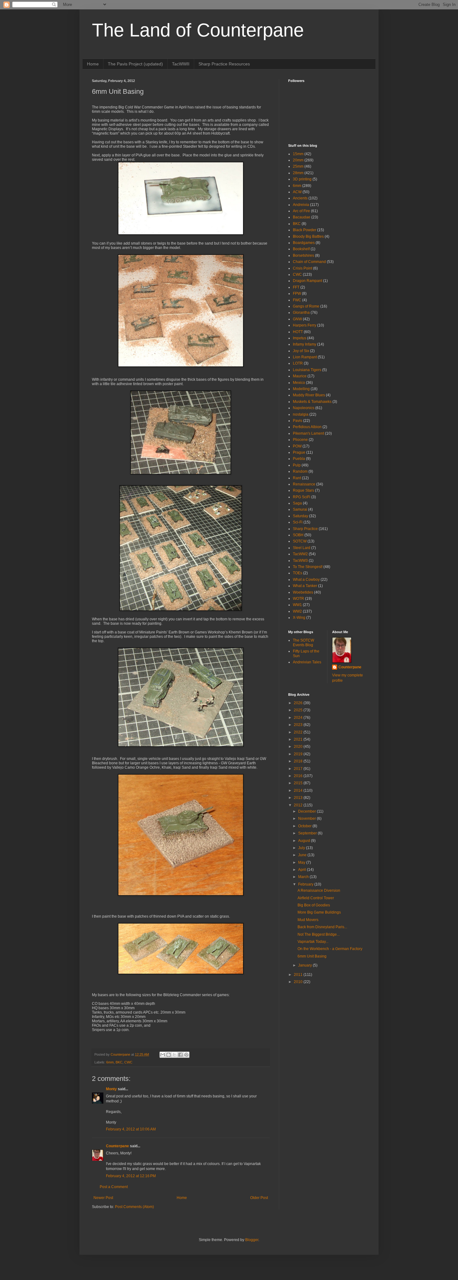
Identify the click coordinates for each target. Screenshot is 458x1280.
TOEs (297, 573)
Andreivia (301, 205)
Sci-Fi (298, 522)
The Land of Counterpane (198, 30)
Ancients (300, 198)
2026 (298, 703)
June (303, 855)
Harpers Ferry (304, 325)
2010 (298, 982)
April (302, 869)
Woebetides (303, 592)
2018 (298, 761)
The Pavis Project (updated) (135, 63)
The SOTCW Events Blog (303, 642)
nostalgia (300, 414)
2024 (298, 717)
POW (297, 446)
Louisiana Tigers (307, 370)
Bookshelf (301, 249)
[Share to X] (174, 1055)
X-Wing (299, 617)
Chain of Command (309, 262)
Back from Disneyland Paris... (322, 927)
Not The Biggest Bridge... (319, 934)
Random (300, 471)
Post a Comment (114, 1187)
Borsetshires (303, 255)
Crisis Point (302, 268)
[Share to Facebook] (180, 1055)
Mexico (299, 382)
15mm (298, 154)
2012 (298, 805)
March (304, 877)
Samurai (300, 509)
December (307, 811)
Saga (297, 503)
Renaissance (304, 484)
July (302, 848)
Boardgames (304, 243)
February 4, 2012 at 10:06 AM (131, 1129)
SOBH (298, 535)
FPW (297, 293)
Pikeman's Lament (308, 433)
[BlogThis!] (168, 1055)
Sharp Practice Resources (224, 63)
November (307, 818)
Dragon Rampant (307, 281)
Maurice (300, 376)
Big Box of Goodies (314, 905)
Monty (111, 1089)
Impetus (299, 338)
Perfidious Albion (307, 427)
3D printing (302, 179)
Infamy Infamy (304, 344)
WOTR (298, 598)
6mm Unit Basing (312, 956)
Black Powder (304, 230)
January (305, 965)
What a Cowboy (306, 579)
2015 (298, 783)
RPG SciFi (301, 497)
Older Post (259, 1198)
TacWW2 (300, 554)
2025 (298, 710)
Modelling (301, 389)
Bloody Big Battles (308, 236)
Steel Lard (301, 548)
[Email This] (163, 1055)
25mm (298, 166)
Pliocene (300, 439)
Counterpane (117, 1146)
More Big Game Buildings (319, 912)
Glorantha (301, 312)
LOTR (298, 363)
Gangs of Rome (306, 306)
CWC (128, 1062)
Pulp (297, 465)
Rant (297, 478)
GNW (297, 319)
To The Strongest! (307, 567)
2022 (298, 732)
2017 (298, 769)
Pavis (297, 420)
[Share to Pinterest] (186, 1055)
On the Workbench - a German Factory (330, 949)
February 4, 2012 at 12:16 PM (131, 1176)
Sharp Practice (305, 529)
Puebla (299, 458)
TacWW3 (300, 560)
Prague (299, 452)
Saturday (300, 516)
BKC (119, 1062)
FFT (296, 287)
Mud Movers (308, 920)
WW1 (297, 605)
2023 (298, 725)
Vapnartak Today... (313, 941)
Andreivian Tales (307, 662)
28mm (298, 173)
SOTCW (300, 541)
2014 (298, 790)
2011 (298, 974)
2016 (298, 776)
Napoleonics (303, 408)
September (308, 833)
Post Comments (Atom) (134, 1207)
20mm (298, 160)
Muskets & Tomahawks (312, 401)
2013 (298, 797)
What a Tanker (305, 586)
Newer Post (103, 1198)
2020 (298, 746)
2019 (298, 754)
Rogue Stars (303, 490)
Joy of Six (301, 351)
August (304, 840)
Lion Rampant (305, 357)
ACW (297, 192)
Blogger (251, 1240)
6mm (110, 1062)
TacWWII (180, 63)
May (302, 862)
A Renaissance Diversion (319, 890)
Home (93, 63)
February (306, 884)
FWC (297, 300)
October (305, 826)
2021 (298, 739)
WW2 (297, 611)
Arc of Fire (301, 211)
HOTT (298, 332)
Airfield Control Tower (316, 898)
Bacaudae (301, 217)
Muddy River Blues (309, 395)
